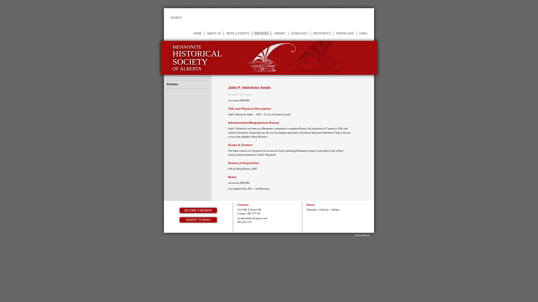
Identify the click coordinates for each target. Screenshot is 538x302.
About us (214, 33)
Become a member (198, 210)
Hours (310, 204)
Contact (243, 204)
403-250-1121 (244, 222)
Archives (261, 33)
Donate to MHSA (198, 219)
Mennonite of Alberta (197, 57)
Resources (322, 33)
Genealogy (299, 33)
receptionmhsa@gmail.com (252, 218)
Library (280, 33)
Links (363, 33)
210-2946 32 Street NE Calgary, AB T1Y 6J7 (249, 211)
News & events (237, 33)
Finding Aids (345, 33)
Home (198, 33)
